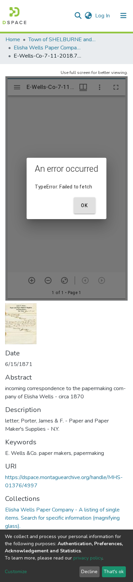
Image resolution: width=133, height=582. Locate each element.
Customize (16, 571)
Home (12, 39)
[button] (88, 16)
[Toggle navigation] (123, 15)
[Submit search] (78, 15)
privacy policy (87, 558)
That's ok (114, 571)
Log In (103, 15)
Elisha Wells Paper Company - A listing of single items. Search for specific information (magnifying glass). (48, 47)
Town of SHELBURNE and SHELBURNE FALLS (62, 39)
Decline (89, 571)
